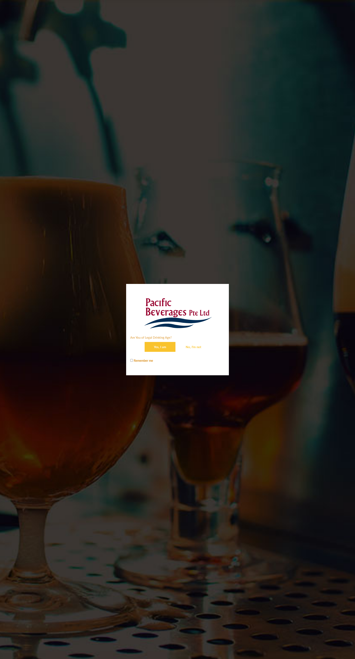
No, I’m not (193, 347)
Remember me (143, 360)
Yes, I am (160, 347)
